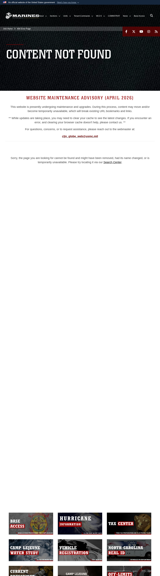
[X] (134, 31)
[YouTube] (141, 31)
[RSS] (156, 31)
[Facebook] (126, 31)
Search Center (112, 162)
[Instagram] (148, 31)
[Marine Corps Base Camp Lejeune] (22, 15)
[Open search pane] (152, 16)
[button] (68, 2)
